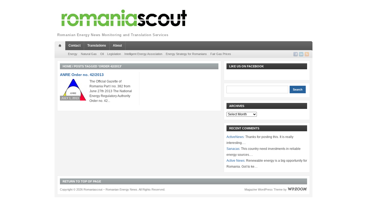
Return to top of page (82, 181)
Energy (72, 54)
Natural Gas (89, 54)
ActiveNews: (235, 137)
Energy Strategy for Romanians (186, 54)
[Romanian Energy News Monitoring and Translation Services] (124, 18)
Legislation (114, 54)
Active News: (235, 161)
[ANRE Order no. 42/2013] (73, 89)
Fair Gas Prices (220, 54)
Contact (75, 45)
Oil (102, 54)
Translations (96, 45)
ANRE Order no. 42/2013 (82, 75)
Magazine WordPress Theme (263, 189)
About (117, 45)
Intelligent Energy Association (143, 54)
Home (67, 66)
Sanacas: (233, 149)
